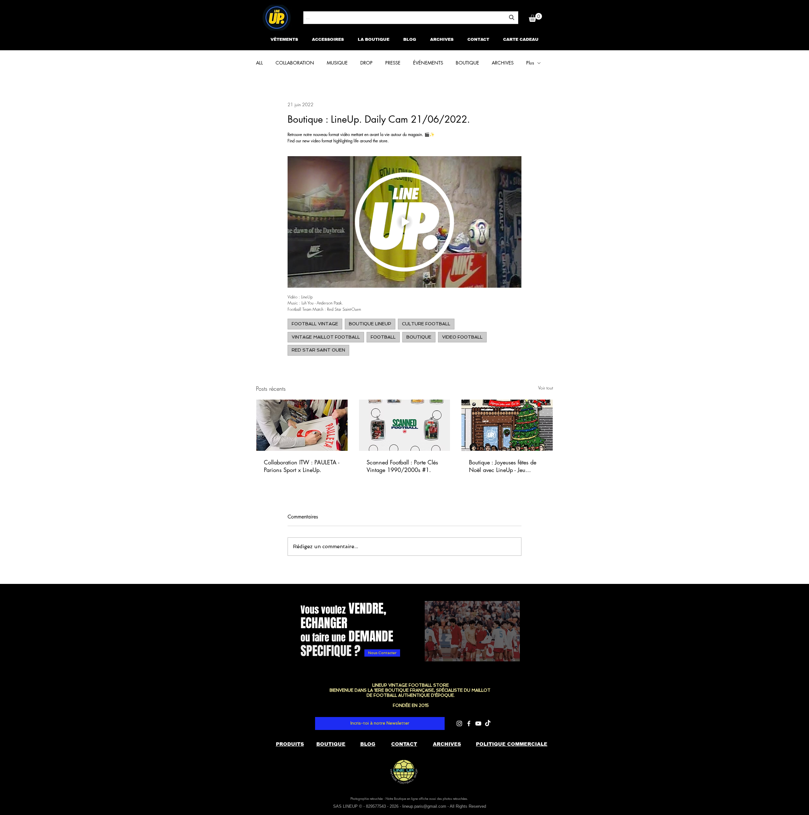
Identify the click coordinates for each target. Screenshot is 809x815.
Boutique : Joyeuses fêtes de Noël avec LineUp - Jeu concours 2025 (502, 466)
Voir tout (545, 388)
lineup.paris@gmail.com (424, 806)
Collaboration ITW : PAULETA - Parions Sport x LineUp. (301, 466)
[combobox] (410, 17)
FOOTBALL (383, 337)
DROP (366, 63)
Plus (530, 63)
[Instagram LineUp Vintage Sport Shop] (459, 723)
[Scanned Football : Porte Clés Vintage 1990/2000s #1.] (404, 425)
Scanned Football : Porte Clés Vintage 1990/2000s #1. (402, 466)
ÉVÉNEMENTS (428, 63)
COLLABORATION (295, 63)
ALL (259, 63)
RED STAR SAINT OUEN (318, 349)
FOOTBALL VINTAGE (315, 323)
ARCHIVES (503, 63)
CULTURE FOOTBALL (426, 323)
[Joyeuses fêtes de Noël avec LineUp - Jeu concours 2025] (507, 425)
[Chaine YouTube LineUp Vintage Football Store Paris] (478, 723)
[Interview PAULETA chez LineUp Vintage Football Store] (302, 425)
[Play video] (404, 222)
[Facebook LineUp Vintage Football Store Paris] (468, 723)
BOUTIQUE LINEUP (370, 323)
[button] (535, 17)
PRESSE (392, 63)
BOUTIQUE (467, 63)
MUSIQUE (337, 63)
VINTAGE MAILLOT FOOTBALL (326, 337)
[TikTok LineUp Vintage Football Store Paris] (487, 723)
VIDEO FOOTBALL (462, 337)
